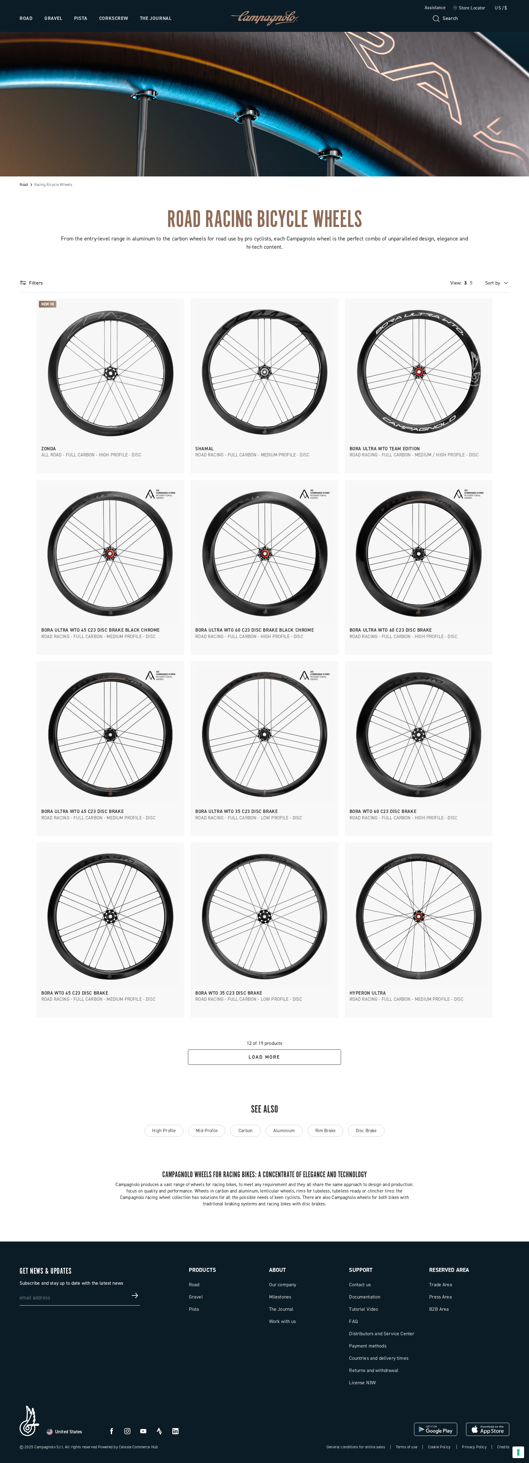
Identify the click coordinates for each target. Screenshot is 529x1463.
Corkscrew (113, 18)
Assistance (435, 8)
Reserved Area (449, 1270)
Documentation (364, 1297)
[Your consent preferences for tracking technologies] (518, 1452)
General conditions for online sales (356, 1447)
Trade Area (440, 1284)
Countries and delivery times (378, 1358)
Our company (282, 1284)
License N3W (362, 1382)
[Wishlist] (475, 18)
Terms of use (406, 1447)
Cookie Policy (439, 1447)
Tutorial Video (363, 1309)
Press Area (440, 1297)
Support (361, 1270)
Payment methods (367, 1346)
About (277, 1270)
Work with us (282, 1321)
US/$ (501, 8)
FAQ (353, 1321)
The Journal (156, 18)
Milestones (280, 1297)
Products (202, 1270)
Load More (264, 1057)
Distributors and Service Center (381, 1333)
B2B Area (439, 1309)
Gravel (53, 18)
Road (26, 18)
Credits (503, 1447)
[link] (469, 8)
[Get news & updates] (135, 1295)
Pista (80, 18)
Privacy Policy (474, 1447)
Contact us (360, 1284)
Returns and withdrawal (373, 1370)
